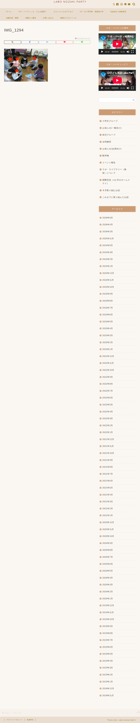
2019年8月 (107, 633)
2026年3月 (107, 231)
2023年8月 (107, 301)
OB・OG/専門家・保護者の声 (91, 12)
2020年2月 (107, 591)
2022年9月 (107, 377)
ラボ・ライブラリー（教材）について (114, 171)
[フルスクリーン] (132, 51)
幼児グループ (109, 135)
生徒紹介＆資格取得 (118, 12)
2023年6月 (107, 314)
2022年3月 (107, 418)
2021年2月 (107, 508)
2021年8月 (107, 467)
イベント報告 (109, 162)
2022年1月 (107, 432)
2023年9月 (107, 294)
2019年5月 (107, 654)
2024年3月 (107, 252)
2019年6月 (107, 647)
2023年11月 (108, 280)
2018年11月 (108, 695)
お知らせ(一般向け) (112, 128)
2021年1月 (107, 515)
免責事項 (30, 720)
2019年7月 (107, 640)
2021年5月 (107, 488)
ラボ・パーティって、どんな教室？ (32, 12)
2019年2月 (107, 674)
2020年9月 (107, 543)
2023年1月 (107, 349)
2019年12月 (108, 605)
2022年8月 (107, 384)
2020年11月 (108, 529)
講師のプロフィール (68, 18)
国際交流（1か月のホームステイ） (116, 182)
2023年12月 (108, 273)
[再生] (102, 51)
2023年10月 (108, 287)
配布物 (105, 155)
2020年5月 (107, 571)
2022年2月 (107, 425)
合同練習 (106, 142)
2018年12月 (108, 688)
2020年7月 (107, 557)
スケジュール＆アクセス (63, 12)
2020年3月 (107, 584)
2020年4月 (107, 578)
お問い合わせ (48, 18)
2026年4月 (107, 224)
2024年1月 (107, 266)
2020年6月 (107, 564)
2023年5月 (107, 321)
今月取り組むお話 (111, 190)
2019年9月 (107, 626)
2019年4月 (107, 661)
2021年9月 (107, 460)
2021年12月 (108, 439)
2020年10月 (108, 536)
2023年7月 (107, 308)
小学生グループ (110, 121)
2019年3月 (107, 667)
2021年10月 (108, 453)
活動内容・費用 (12, 18)
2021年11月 (108, 446)
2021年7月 (107, 474)
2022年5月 (107, 404)
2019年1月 (107, 681)
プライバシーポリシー (14, 720)
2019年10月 (108, 619)
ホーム (8, 12)
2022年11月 (108, 363)
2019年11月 (108, 612)
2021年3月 (107, 501)
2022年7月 (107, 391)
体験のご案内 (30, 18)
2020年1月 (107, 598)
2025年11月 (108, 238)
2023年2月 (107, 342)
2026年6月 (107, 218)
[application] (117, 43)
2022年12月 (108, 356)
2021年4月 (107, 494)
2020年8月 (107, 550)
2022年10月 (108, 370)
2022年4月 (107, 411)
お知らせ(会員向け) (112, 149)
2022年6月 (107, 397)
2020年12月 (108, 522)
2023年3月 (107, 335)
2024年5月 (107, 245)
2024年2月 (107, 259)
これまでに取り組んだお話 (115, 197)
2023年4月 (107, 328)
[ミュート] (128, 51)
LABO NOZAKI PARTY (70, 1)
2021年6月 (107, 481)
